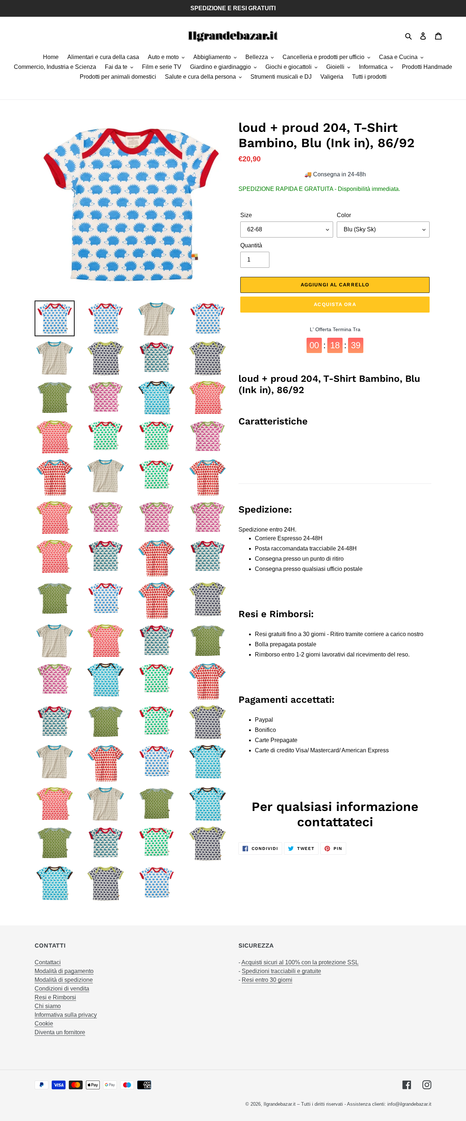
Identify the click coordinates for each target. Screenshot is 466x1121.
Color (344, 215)
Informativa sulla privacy (66, 1015)
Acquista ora (335, 304)
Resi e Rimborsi (55, 997)
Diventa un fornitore (60, 1032)
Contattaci (48, 962)
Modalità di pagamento (64, 971)
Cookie (44, 1023)
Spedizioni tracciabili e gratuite (281, 971)
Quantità (251, 245)
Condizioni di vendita (62, 988)
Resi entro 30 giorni (267, 980)
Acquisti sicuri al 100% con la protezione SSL (300, 962)
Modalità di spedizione (64, 980)
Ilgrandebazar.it (280, 1104)
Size (246, 215)
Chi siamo (48, 1006)
